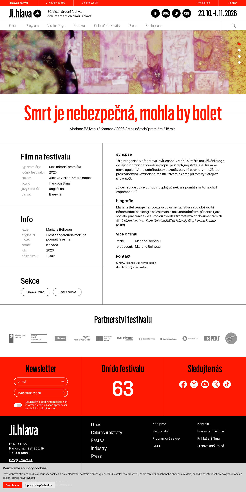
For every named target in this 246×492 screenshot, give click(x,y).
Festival (80, 26)
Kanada (107, 129)
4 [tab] (239, 62)
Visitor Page (56, 26)
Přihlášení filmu (208, 438)
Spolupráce (154, 26)
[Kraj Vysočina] (82, 339)
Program (32, 26)
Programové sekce (166, 438)
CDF (187, 13)
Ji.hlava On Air (90, 2)
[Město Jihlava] (60, 338)
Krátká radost (82, 177)
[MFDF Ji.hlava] (25, 13)
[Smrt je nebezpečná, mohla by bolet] (123, 61)
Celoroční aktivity (107, 26)
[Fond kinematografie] (39, 339)
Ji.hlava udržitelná (210, 445)
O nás (13, 26)
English (233, 2)
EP (176, 13)
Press (133, 26)
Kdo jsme (159, 423)
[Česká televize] (147, 339)
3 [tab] (239, 56)
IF (155, 13)
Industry (99, 448)
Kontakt (203, 423)
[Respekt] (212, 339)
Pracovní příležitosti (211, 431)
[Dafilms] (231, 339)
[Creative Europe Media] (104, 339)
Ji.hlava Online (59, 177)
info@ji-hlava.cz (21, 460)
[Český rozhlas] (168, 339)
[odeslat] (63, 381)
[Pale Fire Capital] (125, 339)
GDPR (157, 445)
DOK (166, 13)
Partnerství (161, 431)
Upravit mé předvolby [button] (38, 485)
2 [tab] (239, 50)
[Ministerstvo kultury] (17, 339)
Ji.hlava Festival (18, 2)
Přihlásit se (203, 2)
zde (52, 408)
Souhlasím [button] (12, 485)
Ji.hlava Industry (55, 2)
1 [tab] (239, 44)
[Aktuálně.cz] (190, 339)
